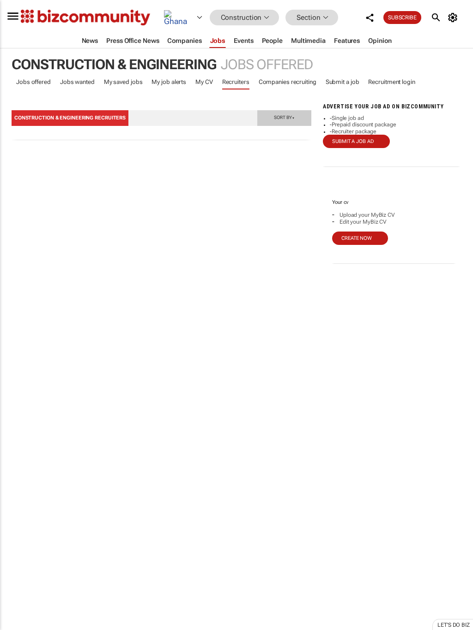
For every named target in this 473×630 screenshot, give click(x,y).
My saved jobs (123, 81)
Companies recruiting (287, 81)
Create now (356, 238)
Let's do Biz (453, 625)
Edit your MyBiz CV (363, 222)
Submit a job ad (353, 141)
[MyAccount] (454, 17)
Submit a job (342, 81)
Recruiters (235, 81)
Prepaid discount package (364, 124)
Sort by (284, 117)
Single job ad (348, 118)
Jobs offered (33, 81)
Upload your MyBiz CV (367, 215)
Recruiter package (354, 131)
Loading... (17, 440)
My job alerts (169, 81)
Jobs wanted (77, 81)
